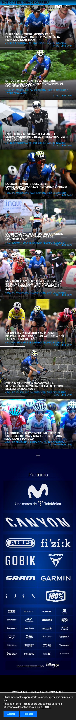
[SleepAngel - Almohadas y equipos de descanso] (29, 628)
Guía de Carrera (17, 43)
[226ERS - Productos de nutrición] (11, 611)
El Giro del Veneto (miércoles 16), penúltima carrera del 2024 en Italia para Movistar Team (32, 37)
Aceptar (11, 714)
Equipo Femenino (54, 242)
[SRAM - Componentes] (20, 578)
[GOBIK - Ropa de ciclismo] (20, 560)
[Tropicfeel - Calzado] (64, 645)
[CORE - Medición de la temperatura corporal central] (46, 645)
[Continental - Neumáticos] (11, 628)
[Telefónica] (38, 503)
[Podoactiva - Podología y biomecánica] (46, 628)
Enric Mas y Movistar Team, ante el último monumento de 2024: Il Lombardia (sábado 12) (35, 136)
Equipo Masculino (40, 43)
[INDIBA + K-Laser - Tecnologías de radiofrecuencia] (64, 628)
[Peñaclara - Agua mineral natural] (11, 637)
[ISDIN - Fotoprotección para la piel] (46, 620)
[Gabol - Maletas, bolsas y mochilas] (29, 611)
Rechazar (28, 714)
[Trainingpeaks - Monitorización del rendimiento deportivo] (29, 645)
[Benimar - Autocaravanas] (11, 653)
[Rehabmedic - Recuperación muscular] (46, 637)
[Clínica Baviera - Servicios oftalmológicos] (11, 645)
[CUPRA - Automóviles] (56, 560)
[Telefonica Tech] (64, 653)
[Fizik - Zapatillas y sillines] (56, 543)
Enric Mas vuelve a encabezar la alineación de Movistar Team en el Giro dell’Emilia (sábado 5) (34, 386)
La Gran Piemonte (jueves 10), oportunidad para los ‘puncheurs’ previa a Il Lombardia (36, 186)
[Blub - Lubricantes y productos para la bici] (64, 620)
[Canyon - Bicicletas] (38, 522)
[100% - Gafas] (56, 596)
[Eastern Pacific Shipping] (46, 653)
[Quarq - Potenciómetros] (64, 611)
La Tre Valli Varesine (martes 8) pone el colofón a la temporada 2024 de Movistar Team (34, 236)
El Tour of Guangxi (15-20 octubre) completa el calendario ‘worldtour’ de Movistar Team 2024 (34, 83)
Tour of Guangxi (17, 93)
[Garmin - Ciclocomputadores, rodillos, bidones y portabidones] (56, 578)
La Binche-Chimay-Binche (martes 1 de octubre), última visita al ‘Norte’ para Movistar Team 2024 (33, 436)
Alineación (59, 43)
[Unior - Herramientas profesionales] (64, 637)
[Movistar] (38, 491)
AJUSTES (45, 707)
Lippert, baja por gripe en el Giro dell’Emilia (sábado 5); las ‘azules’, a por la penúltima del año (34, 336)
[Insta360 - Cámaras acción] (29, 653)
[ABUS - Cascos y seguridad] (20, 543)
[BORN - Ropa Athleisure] (20, 596)
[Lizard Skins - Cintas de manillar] (29, 620)
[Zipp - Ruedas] (46, 611)
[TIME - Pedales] (11, 620)
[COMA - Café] (29, 637)
